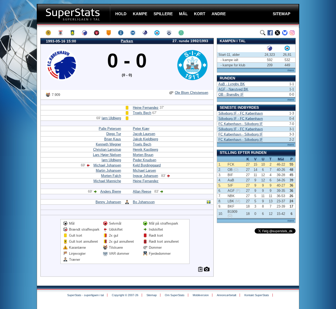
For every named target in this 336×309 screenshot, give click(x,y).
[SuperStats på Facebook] (270, 32)
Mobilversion (201, 295)
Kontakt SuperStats (256, 295)
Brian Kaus (112, 139)
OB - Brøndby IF (231, 94)
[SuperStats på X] (277, 32)
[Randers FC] (147, 32)
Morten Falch (111, 176)
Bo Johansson (144, 202)
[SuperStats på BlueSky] (284, 32)
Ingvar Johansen (145, 176)
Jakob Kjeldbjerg (145, 139)
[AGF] (63, 32)
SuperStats (74, 14)
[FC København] (87, 32)
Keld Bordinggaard (147, 165)
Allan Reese (142, 191)
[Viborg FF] (183, 32)
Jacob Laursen (144, 134)
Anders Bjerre (110, 191)
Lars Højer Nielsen (107, 155)
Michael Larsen (144, 170)
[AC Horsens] (51, 32)
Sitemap (151, 295)
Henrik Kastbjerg (145, 149)
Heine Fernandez (146, 108)
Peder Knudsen (144, 160)
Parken (127, 41)
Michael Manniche (107, 181)
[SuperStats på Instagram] (292, 32)
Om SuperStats (175, 295)
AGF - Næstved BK (233, 89)
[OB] (135, 32)
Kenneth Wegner (108, 144)
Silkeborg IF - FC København (240, 113)
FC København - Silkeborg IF (240, 124)
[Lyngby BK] (123, 32)
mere (290, 70)
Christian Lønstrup (107, 149)
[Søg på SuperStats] (262, 32)
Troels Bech (142, 113)
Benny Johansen (108, 202)
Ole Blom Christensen (191, 93)
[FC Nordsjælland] (111, 32)
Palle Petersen (110, 129)
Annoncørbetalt (226, 295)
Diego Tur (113, 134)
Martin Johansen (108, 170)
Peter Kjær (141, 129)
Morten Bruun (143, 155)
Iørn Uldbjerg (111, 118)
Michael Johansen (107, 165)
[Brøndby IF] (75, 32)
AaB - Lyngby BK (231, 84)
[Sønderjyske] (171, 32)
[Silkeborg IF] (159, 32)
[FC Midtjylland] (99, 32)
